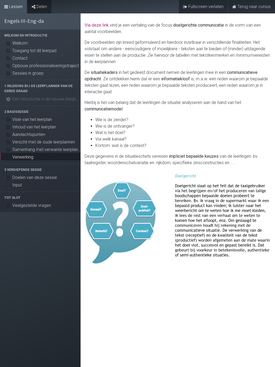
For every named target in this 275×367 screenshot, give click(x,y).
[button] (40, 35)
